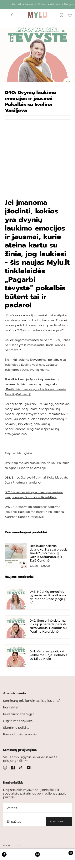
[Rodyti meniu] (6, 15)
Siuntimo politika (16, 727)
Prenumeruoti (59, 821)
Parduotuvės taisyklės (20, 734)
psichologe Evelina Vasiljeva (24, 364)
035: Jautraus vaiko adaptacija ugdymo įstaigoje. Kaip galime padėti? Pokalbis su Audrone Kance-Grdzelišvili (34, 512)
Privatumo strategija (18, 714)
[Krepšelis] (70, 15)
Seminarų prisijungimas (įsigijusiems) (31, 700)
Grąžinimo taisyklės (17, 721)
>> (26, 761)
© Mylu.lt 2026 (12, 845)
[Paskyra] (61, 15)
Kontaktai (10, 707)
